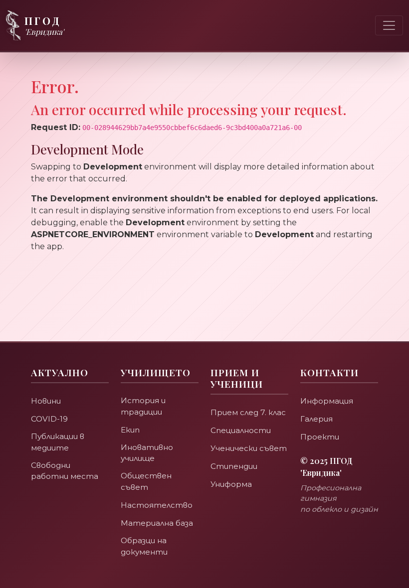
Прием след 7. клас (248, 412)
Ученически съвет (248, 448)
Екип (130, 430)
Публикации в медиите (57, 442)
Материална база (157, 523)
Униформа (231, 484)
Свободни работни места (64, 470)
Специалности (240, 430)
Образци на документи (144, 546)
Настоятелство (157, 505)
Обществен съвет (146, 481)
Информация (326, 401)
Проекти (319, 436)
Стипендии (233, 466)
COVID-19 (49, 419)
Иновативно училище (147, 452)
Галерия (316, 419)
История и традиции (143, 406)
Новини (46, 401)
